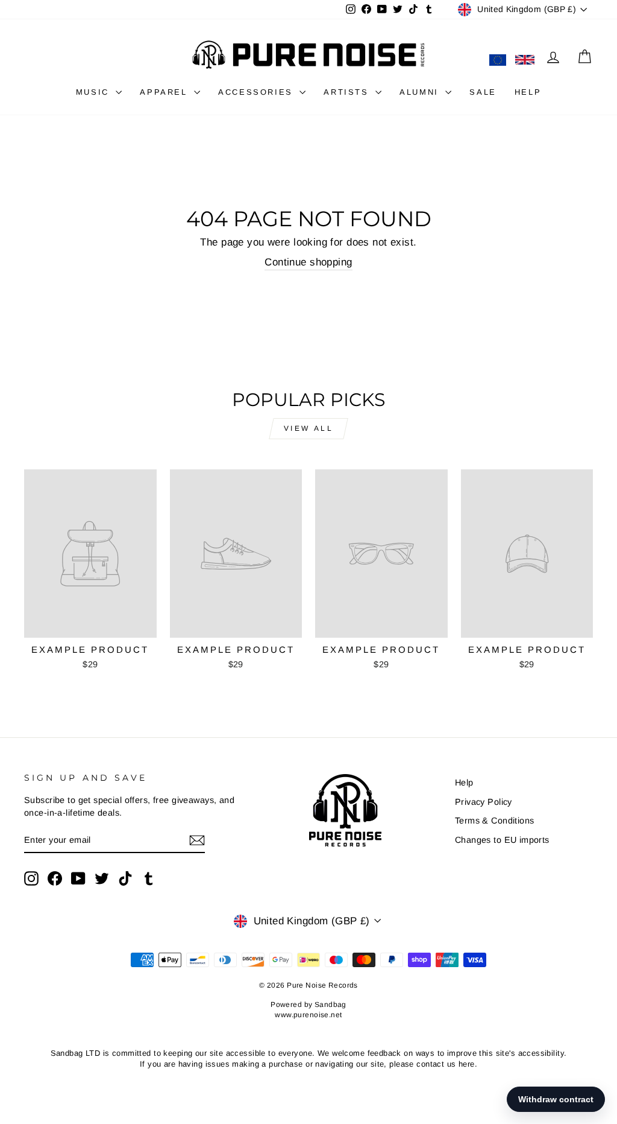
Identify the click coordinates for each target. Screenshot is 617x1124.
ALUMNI (420, 92)
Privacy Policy (483, 802)
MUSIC (94, 92)
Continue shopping (308, 262)
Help (464, 782)
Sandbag (330, 1004)
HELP (528, 92)
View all (309, 428)
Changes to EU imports (502, 840)
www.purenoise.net (308, 1015)
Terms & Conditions (494, 820)
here (467, 1063)
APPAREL (165, 92)
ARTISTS (348, 92)
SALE (482, 92)
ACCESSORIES (257, 92)
